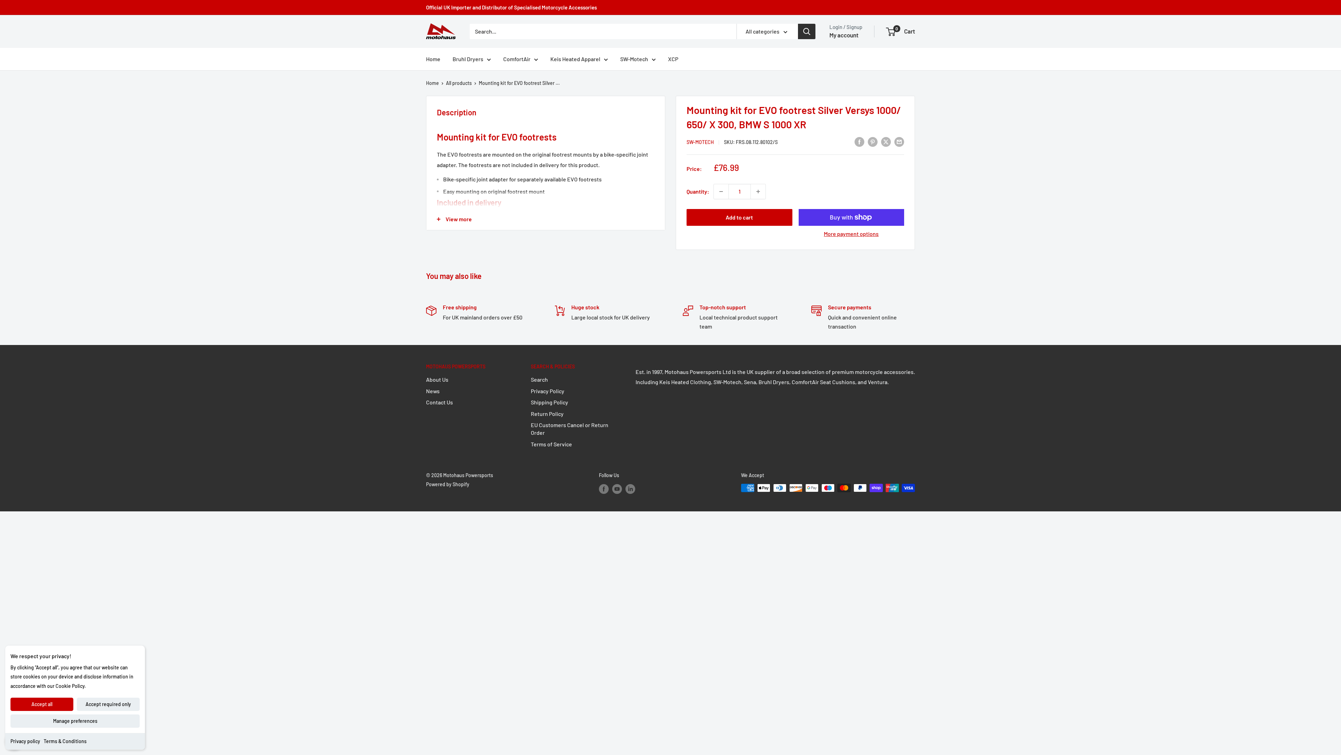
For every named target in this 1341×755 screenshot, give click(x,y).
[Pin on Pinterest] (873, 141)
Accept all (41, 704)
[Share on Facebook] (859, 141)
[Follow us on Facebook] (604, 489)
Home (433, 59)
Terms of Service (551, 444)
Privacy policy (25, 741)
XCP (673, 59)
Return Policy (547, 413)
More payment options (851, 233)
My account (843, 34)
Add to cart (739, 217)
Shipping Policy (549, 402)
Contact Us (439, 402)
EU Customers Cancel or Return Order (569, 429)
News (433, 391)
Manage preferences (75, 721)
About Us (437, 379)
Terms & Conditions (65, 741)
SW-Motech (634, 59)
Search (539, 379)
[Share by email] (899, 141)
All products (459, 83)
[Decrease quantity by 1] (721, 191)
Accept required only (108, 704)
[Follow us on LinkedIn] (630, 489)
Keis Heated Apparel (575, 59)
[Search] (806, 31)
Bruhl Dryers (468, 59)
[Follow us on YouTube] (617, 489)
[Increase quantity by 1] (758, 191)
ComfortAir (516, 59)
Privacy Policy (547, 391)
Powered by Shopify (447, 484)
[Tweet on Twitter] (886, 141)
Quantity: (698, 191)
